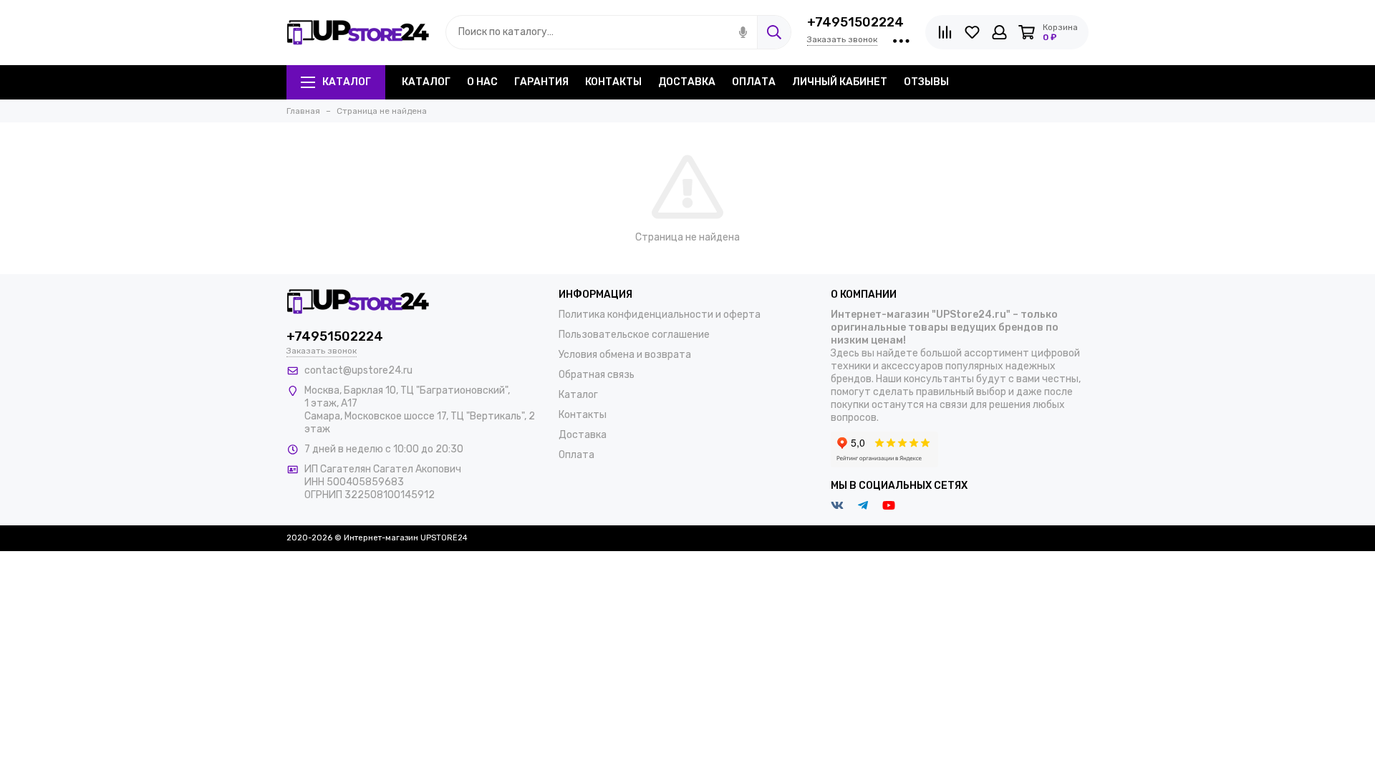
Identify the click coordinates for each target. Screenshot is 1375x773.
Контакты (613, 82)
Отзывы (926, 82)
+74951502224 (855, 22)
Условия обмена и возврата (625, 355)
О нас (482, 82)
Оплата (754, 82)
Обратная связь (597, 375)
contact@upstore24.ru (358, 370)
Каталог (346, 82)
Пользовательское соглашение (634, 335)
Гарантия (541, 82)
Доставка (686, 82)
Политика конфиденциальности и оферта (660, 314)
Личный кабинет (839, 82)
